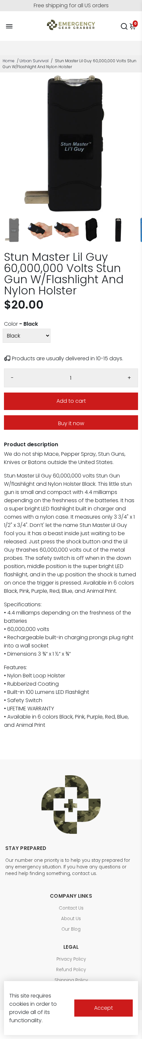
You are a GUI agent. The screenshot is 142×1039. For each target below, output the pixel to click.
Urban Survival (34, 61)
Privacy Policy (71, 959)
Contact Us (71, 908)
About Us (71, 919)
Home (9, 61)
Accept (103, 1008)
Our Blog (71, 929)
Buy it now (71, 423)
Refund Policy (71, 970)
